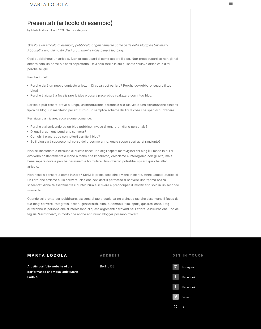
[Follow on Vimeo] (176, 297)
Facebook (188, 277)
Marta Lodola (39, 30)
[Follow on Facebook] (176, 277)
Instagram (188, 267)
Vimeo (186, 297)
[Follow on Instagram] (176, 267)
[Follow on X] (176, 307)
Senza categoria (76, 30)
